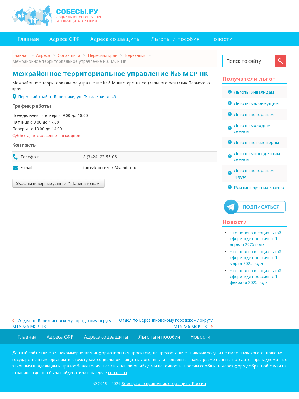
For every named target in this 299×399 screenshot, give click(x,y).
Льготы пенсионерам (256, 142)
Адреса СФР (64, 39)
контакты (117, 372)
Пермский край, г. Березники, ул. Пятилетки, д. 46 (67, 96)
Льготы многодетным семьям (257, 156)
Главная (28, 39)
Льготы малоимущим (256, 103)
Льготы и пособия (175, 39)
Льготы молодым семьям (252, 128)
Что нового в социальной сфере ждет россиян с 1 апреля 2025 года (255, 238)
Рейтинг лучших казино (259, 187)
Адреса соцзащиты (115, 39)
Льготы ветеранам (254, 114)
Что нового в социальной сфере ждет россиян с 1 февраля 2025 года (255, 276)
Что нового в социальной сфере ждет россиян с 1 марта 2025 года (255, 257)
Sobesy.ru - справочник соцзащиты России (164, 383)
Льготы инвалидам (254, 92)
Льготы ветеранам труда (254, 173)
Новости (221, 39)
